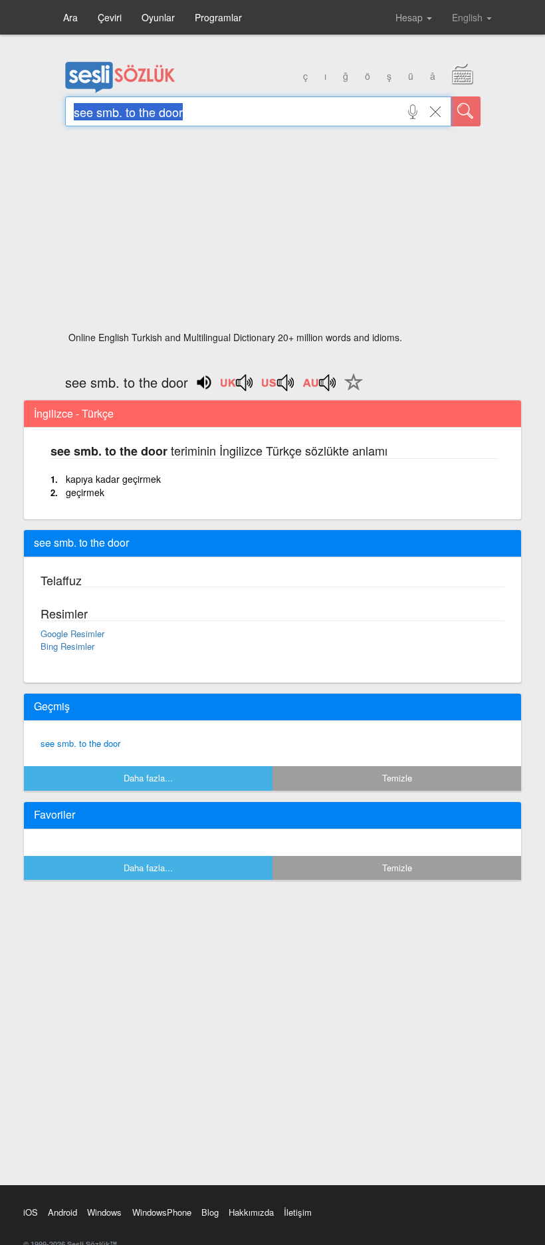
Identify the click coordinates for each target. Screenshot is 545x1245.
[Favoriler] (350, 389)
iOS (30, 1212)
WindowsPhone (161, 1212)
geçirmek (85, 492)
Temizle (397, 777)
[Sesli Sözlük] (120, 89)
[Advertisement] (273, 233)
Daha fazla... (148, 777)
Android (62, 1212)
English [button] (468, 17)
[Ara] (466, 111)
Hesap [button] (410, 17)
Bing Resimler (67, 646)
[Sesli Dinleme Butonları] (237, 387)
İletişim (298, 1212)
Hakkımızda (251, 1212)
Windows (104, 1212)
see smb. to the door (80, 743)
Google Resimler (72, 633)
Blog (210, 1212)
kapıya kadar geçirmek (113, 478)
